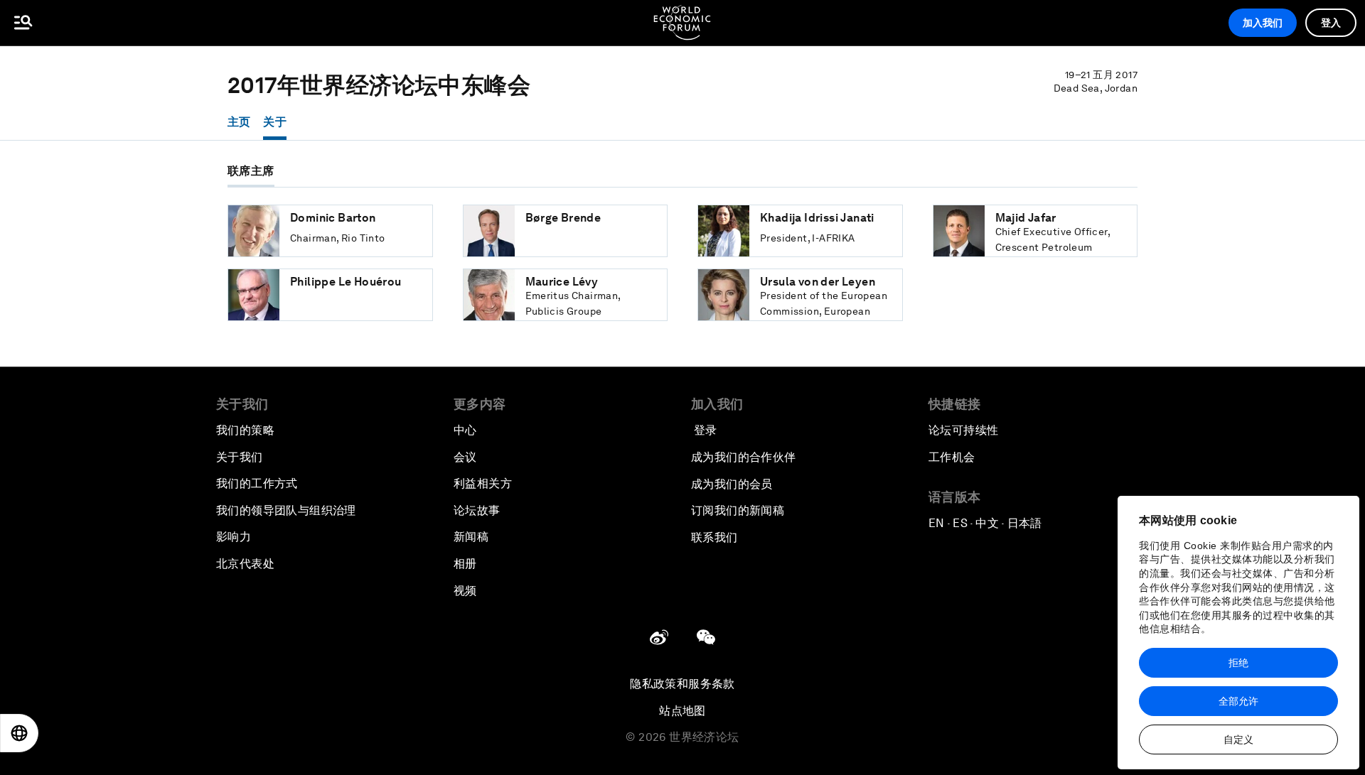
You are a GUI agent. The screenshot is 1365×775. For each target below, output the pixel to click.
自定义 (1238, 739)
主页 (239, 122)
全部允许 (1238, 701)
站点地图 (682, 710)
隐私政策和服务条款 (682, 683)
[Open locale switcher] (19, 733)
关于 (275, 122)
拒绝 (1238, 662)
